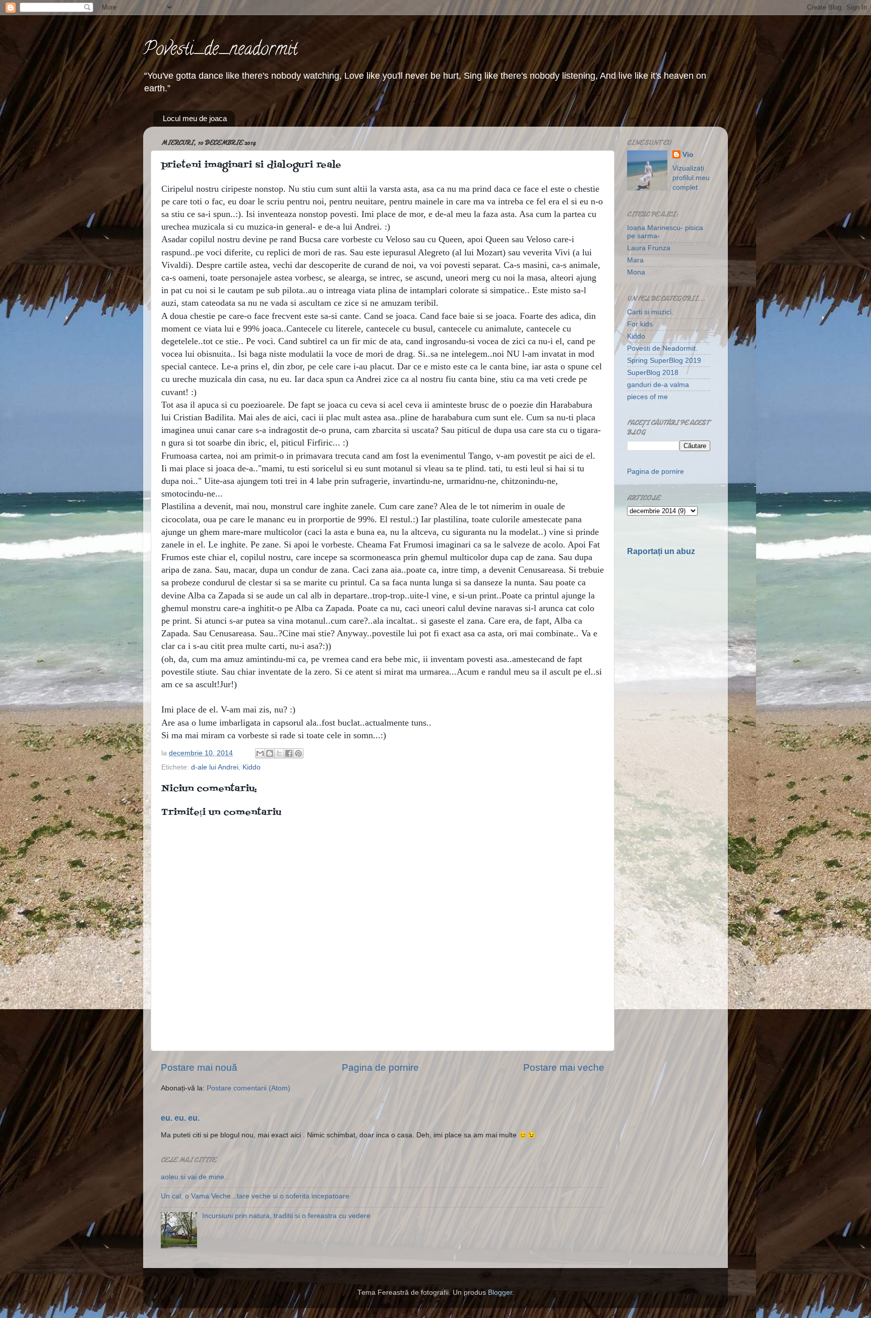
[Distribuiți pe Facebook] (289, 753)
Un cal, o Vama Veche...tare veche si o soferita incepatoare (255, 1196)
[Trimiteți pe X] (279, 753)
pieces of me (647, 397)
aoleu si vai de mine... (195, 1177)
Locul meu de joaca (195, 118)
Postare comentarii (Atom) (248, 1088)
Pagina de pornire (380, 1067)
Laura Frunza (648, 248)
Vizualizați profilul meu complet (691, 177)
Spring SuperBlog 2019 (664, 360)
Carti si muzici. (650, 312)
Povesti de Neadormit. (662, 348)
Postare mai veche (563, 1067)
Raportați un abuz (661, 551)
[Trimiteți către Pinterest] (298, 753)
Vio (688, 154)
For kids (640, 324)
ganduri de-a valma (658, 385)
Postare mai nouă (199, 1067)
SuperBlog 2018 (652, 372)
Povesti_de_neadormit (220, 50)
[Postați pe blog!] (270, 753)
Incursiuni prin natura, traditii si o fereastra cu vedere (286, 1216)
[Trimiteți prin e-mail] (260, 753)
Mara (635, 260)
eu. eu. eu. (180, 1118)
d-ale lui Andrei (214, 767)
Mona (636, 272)
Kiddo (251, 767)
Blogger (500, 1292)
